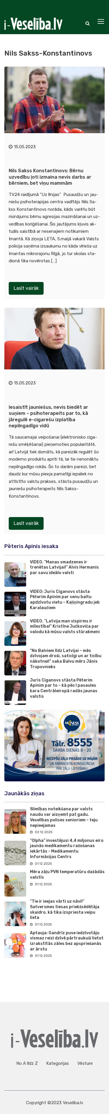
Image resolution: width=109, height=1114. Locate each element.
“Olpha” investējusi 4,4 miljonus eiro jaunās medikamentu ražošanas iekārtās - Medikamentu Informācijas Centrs (66, 848)
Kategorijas (57, 1063)
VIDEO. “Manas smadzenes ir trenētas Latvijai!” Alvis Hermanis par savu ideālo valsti (64, 567)
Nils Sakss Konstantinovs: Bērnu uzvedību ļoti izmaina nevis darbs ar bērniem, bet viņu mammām (50, 177)
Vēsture (85, 1063)
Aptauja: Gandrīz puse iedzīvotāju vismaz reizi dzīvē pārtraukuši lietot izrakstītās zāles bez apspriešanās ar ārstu (66, 941)
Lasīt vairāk (26, 288)
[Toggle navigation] (101, 22)
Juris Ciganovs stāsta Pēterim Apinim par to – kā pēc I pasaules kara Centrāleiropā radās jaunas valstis (63, 688)
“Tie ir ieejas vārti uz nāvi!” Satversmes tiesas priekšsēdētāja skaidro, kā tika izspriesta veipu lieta (64, 909)
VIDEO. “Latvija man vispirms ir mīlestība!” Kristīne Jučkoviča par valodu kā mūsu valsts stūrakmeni (65, 626)
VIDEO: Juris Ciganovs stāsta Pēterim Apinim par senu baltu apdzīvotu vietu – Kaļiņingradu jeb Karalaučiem (65, 599)
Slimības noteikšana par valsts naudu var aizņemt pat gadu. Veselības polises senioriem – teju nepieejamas (64, 817)
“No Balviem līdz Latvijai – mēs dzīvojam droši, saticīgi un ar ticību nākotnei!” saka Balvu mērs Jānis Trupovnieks (65, 658)
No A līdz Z (27, 1063)
